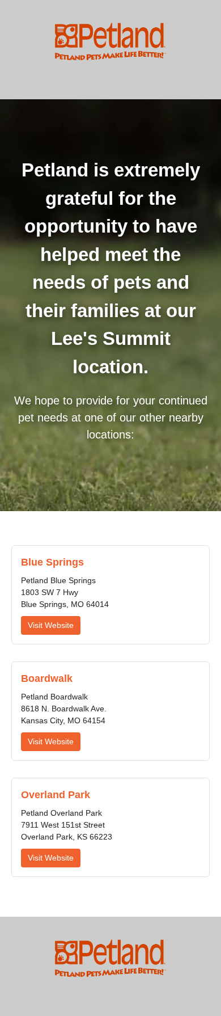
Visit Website (51, 625)
